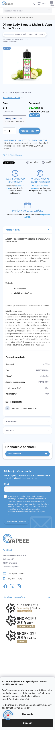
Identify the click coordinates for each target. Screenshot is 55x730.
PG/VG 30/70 (44, 382)
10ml (47, 394)
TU (28, 708)
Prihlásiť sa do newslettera (16, 522)
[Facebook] (5, 585)
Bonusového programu (14, 121)
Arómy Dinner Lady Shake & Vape (25, 408)
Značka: (10, 41)
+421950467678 (15, 579)
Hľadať (48, 11)
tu (8, 514)
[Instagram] (18, 585)
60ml (47, 388)
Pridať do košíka (27, 131)
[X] (11, 585)
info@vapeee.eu (15, 573)
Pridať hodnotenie (14, 454)
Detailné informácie (11, 98)
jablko (42, 376)
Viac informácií (22, 699)
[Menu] (51, 3)
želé (48, 376)
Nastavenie (27, 714)
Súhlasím (27, 723)
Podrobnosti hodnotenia (36, 34)
